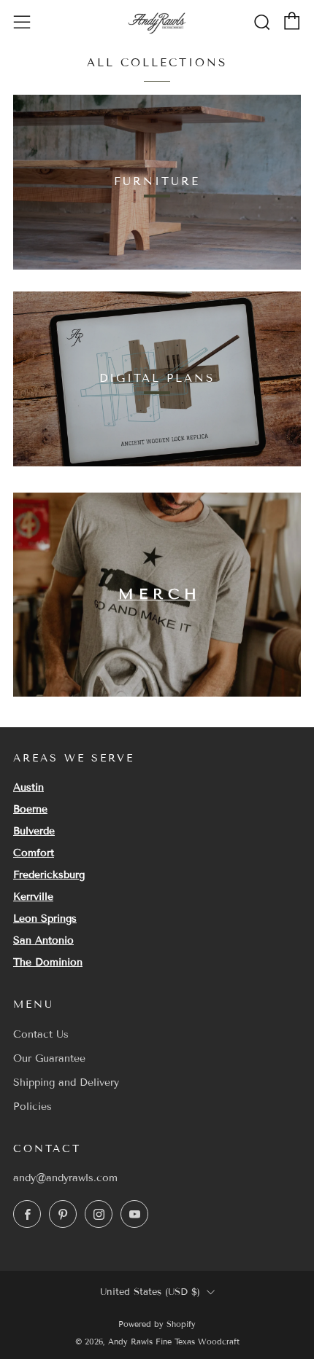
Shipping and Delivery (66, 1082)
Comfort (33, 853)
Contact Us (41, 1034)
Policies (32, 1106)
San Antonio (43, 940)
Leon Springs (45, 918)
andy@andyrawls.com (65, 1178)
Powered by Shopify (157, 1324)
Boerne (30, 809)
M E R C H (157, 594)
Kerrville (33, 896)
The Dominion (48, 962)
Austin (28, 787)
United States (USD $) (150, 1292)
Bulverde (34, 831)
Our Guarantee (49, 1058)
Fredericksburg (49, 875)
